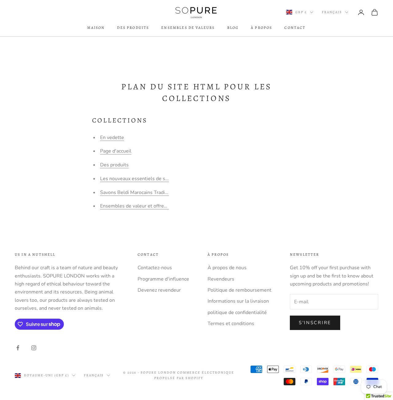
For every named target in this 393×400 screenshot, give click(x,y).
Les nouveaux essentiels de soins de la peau (149, 178)
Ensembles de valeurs (188, 27)
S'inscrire (315, 323)
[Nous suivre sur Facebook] (18, 348)
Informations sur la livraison (238, 301)
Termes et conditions (231, 323)
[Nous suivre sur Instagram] (34, 348)
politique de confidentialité (237, 312)
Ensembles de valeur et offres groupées (144, 206)
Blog (233, 27)
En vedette (112, 137)
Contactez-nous (155, 267)
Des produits (133, 27)
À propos (261, 27)
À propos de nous (227, 267)
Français (332, 12)
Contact (294, 27)
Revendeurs (221, 279)
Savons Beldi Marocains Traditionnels (141, 192)
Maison (96, 27)
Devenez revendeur (159, 290)
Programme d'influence (163, 279)
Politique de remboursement (239, 290)
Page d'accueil (115, 151)
